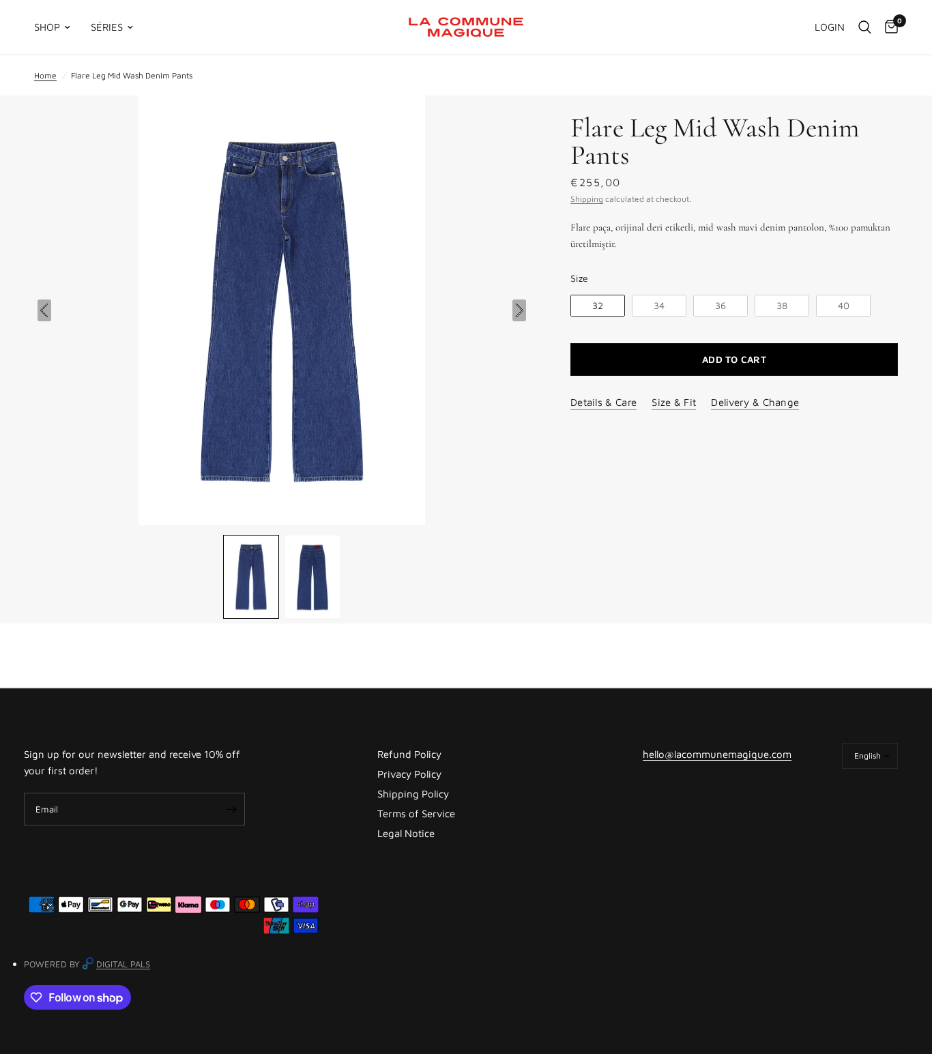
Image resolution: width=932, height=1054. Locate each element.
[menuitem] (57, 27)
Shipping (586, 199)
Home (45, 75)
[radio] (597, 306)
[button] (251, 577)
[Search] (864, 27)
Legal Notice (406, 833)
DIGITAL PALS (123, 963)
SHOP (47, 27)
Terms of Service (416, 813)
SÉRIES (107, 27)
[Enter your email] (231, 809)
